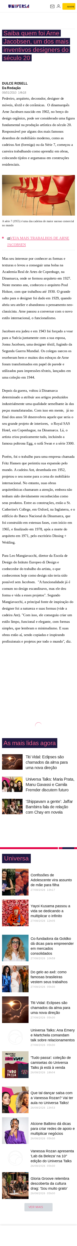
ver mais (36, 1207)
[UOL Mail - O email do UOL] (52, 6)
